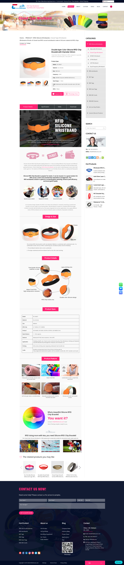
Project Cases (65, 534)
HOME (63, 6)
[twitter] (36, 553)
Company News (66, 528)
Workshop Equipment (46, 534)
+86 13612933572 (93, 149)
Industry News (66, 531)
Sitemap (44, 562)
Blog (64, 523)
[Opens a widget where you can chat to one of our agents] (119, 562)
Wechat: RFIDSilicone (91, 539)
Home (22, 38)
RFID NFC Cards (23, 543)
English (106, 1)
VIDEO (92, 6)
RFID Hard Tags (23, 540)
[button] (80, 467)
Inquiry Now (59, 94)
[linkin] (26, 553)
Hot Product (24, 523)
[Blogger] (39, 553)
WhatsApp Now (73, 94)
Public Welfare (44, 539)
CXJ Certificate (44, 531)
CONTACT (105, 6)
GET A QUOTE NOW (26, 513)
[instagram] (29, 553)
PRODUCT (71, 6)
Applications (65, 537)
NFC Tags (21, 534)
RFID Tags (21, 537)
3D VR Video (43, 528)
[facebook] (23, 553)
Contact (87, 523)
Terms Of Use (53, 562)
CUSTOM (85, 6)
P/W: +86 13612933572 (91, 536)
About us (44, 523)
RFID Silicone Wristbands (41, 38)
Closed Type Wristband (58, 38)
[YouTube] (20, 553)
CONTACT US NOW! (32, 489)
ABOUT (78, 6)
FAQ (63, 540)
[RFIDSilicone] (19, 6)
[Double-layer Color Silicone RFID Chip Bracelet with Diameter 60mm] (23, 82)
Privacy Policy (63, 562)
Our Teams (43, 537)
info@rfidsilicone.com (58, 422)
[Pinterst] (33, 553)
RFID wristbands (23, 531)
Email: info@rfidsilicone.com (92, 534)
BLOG (98, 6)
